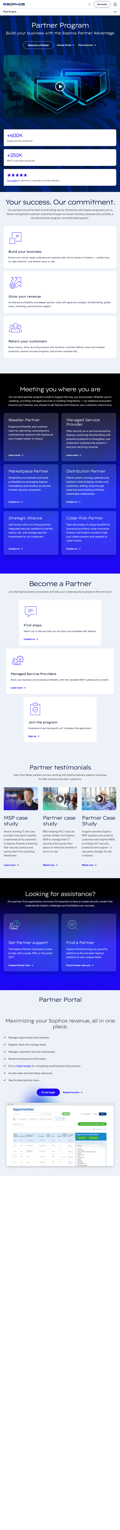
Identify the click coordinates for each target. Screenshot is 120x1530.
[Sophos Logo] (14, 4)
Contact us (14, 501)
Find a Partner (85, 45)
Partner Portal (64, 45)
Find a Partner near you (78, 965)
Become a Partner (38, 45)
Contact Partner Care (19, 965)
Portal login (48, 1092)
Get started (102, 4)
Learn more (14, 455)
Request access (71, 1092)
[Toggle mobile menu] (115, 4)
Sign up (32, 736)
